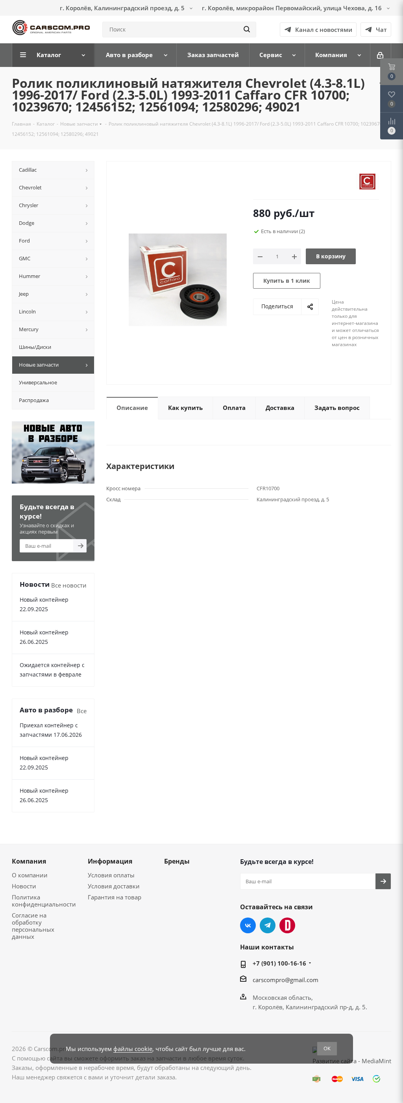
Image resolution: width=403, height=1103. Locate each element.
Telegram (267, 925)
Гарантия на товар (114, 897)
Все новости (69, 585)
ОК (327, 1048)
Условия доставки (114, 886)
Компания (29, 861)
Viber (287, 925)
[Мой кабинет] (381, 55)
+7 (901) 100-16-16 (279, 963)
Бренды (177, 861)
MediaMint (376, 1061)
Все (82, 711)
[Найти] (246, 29)
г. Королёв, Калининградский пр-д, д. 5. (310, 1007)
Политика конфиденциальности (44, 900)
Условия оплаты (111, 875)
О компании (30, 875)
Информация (110, 861)
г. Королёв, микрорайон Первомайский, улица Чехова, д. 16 (292, 8)
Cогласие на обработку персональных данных (33, 925)
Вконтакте (248, 925)
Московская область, (283, 997)
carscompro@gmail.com (285, 979)
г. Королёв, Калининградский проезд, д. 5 (123, 8)
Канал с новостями (323, 29)
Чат (381, 29)
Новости (24, 886)
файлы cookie (132, 1049)
